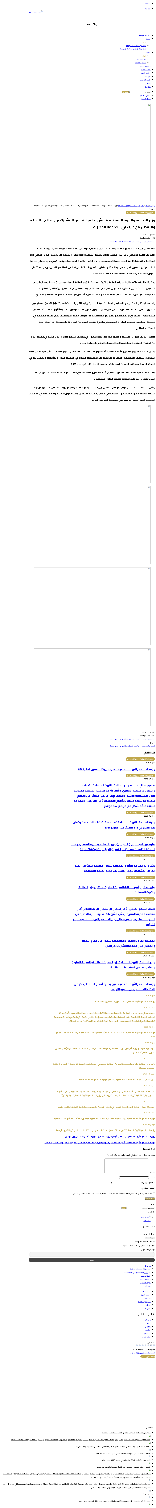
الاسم (152, 1177)
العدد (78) (147, 1220)
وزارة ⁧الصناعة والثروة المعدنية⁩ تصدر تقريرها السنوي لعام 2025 (116, 769)
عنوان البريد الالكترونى (148, 1249)
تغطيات (148, 52)
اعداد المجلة (146, 69)
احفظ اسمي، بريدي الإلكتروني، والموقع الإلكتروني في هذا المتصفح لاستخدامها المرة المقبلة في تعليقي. (112, 1193)
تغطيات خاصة (141, 59)
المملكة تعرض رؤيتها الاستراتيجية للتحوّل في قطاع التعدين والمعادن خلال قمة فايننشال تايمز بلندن (118, 943)
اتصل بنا (148, 86)
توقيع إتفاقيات (140, 62)
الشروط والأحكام (144, 1301)
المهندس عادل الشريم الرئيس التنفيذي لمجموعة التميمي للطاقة (126, 1432)
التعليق (152, 1172)
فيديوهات (147, 1298)
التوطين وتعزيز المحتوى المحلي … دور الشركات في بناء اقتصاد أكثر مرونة (124, 1467)
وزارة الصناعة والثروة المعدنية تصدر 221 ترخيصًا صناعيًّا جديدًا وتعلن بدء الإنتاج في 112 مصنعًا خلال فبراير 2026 (114, 825)
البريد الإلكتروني (148, 1182)
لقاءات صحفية (145, 66)
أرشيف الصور (146, 73)
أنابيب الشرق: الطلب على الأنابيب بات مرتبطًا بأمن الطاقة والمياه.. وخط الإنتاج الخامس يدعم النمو (115, 1501)
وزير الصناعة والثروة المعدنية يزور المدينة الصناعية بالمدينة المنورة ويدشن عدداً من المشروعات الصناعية (113, 965)
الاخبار (148, 39)
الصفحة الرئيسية (145, 35)
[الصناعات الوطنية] (36, 12)
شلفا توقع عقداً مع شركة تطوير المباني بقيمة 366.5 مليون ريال (126, 1460)
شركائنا (148, 76)
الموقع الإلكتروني (148, 1188)
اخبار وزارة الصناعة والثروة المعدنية (133, 49)
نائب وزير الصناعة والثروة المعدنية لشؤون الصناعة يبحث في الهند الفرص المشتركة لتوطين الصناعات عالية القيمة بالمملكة (115, 868)
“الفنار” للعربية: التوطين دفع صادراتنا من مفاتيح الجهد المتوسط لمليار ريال (123, 1453)
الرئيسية (152, 205)
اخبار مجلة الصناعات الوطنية (136, 45)
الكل (144, 42)
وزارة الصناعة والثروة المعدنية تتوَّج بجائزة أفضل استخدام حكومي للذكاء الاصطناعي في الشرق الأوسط (114, 986)
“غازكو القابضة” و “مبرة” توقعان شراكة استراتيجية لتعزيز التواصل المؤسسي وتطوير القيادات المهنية (113, 1446)
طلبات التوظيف (145, 80)
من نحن (148, 83)
